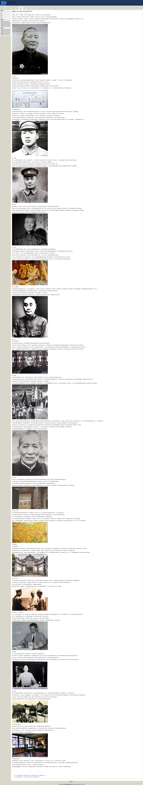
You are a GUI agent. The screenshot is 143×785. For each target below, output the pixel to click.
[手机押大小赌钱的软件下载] (8, 6)
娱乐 (1, 13)
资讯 (1, 12)
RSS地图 (79, 784)
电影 (1, 18)
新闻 (1, 14)
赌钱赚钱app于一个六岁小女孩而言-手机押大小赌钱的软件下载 (28, 776)
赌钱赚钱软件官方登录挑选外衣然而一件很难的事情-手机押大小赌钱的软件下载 (31, 775)
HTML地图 (83, 784)
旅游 (1, 15)
